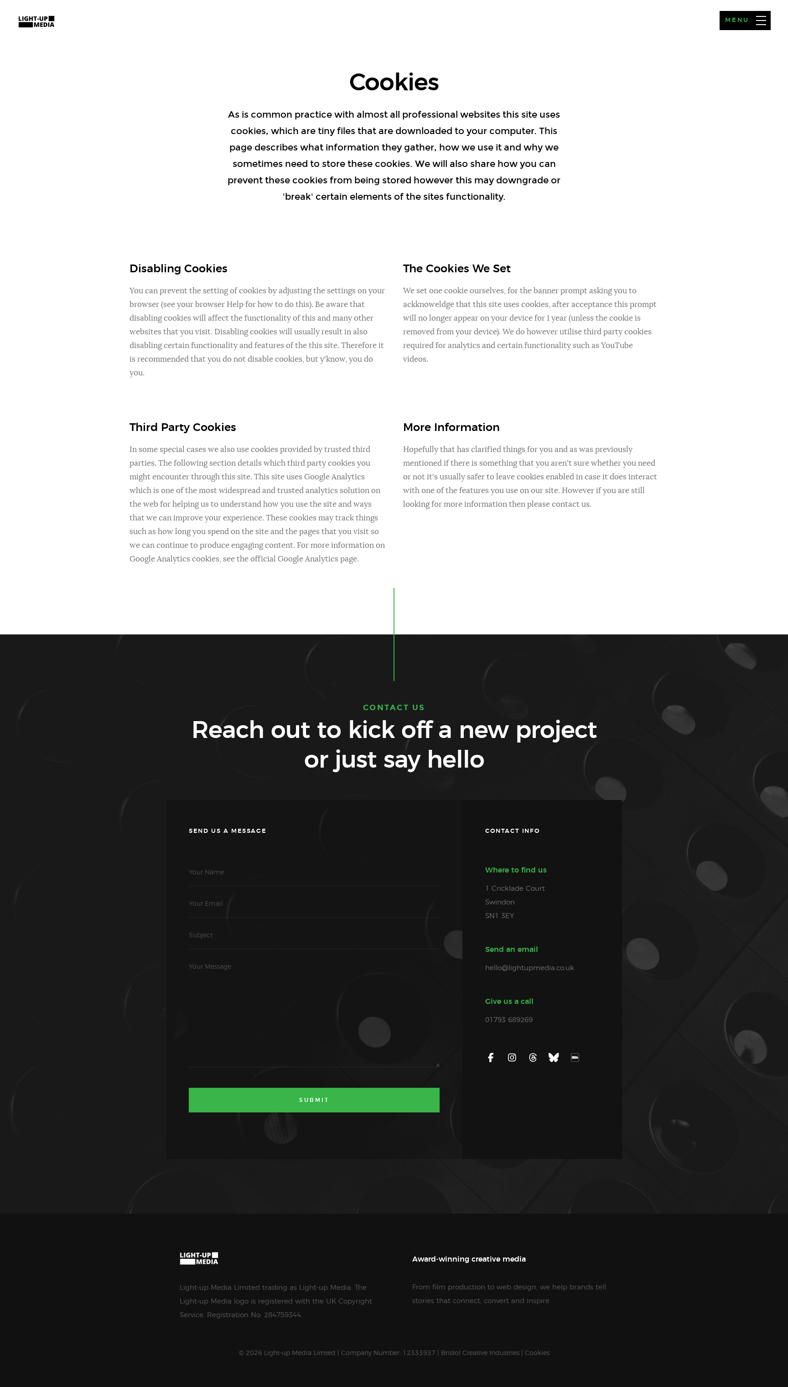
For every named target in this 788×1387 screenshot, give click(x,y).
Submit (314, 1100)
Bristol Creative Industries (480, 1353)
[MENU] (761, 20)
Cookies (537, 1353)
